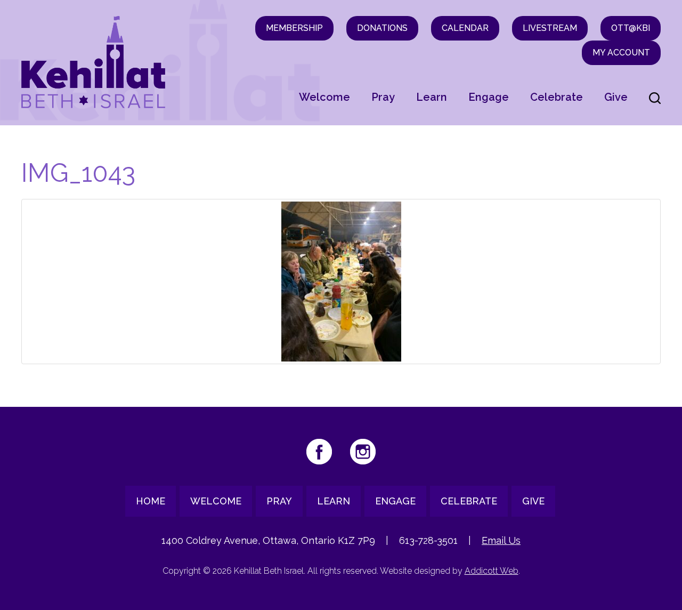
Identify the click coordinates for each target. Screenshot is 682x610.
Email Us (501, 540)
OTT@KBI (630, 28)
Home (150, 501)
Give (616, 97)
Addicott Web (491, 571)
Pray (383, 97)
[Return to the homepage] (93, 62)
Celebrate (556, 97)
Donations (382, 28)
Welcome (324, 97)
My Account (621, 52)
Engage (488, 97)
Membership (294, 28)
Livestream (550, 28)
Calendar (465, 28)
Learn (431, 97)
